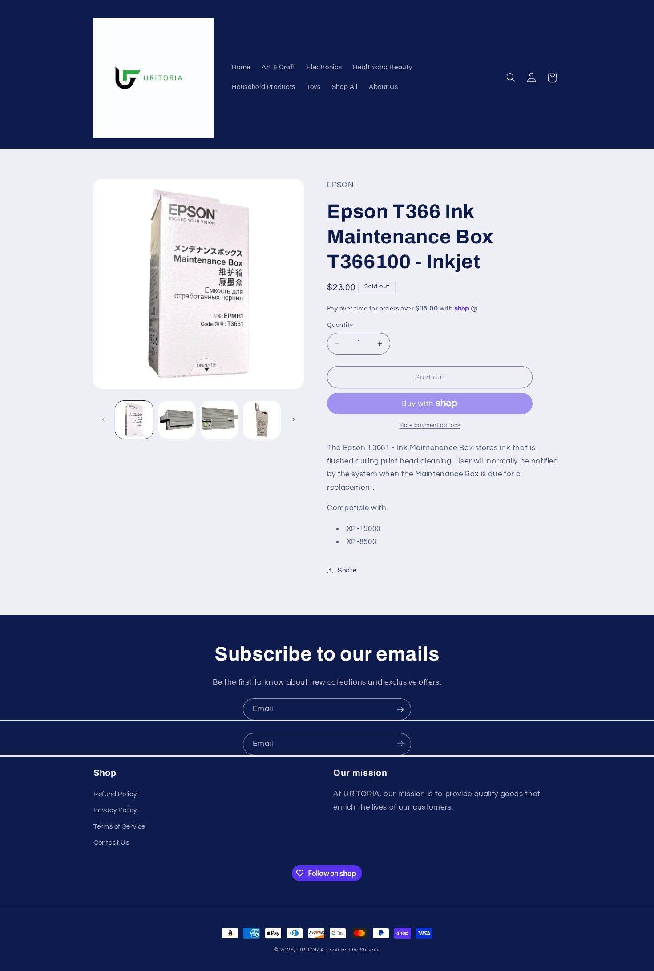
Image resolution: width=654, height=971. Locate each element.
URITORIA (310, 949)
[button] (511, 78)
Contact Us (111, 843)
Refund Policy (115, 794)
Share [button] (347, 570)
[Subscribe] (400, 709)
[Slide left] (103, 419)
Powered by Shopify (353, 949)
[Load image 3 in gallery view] (219, 420)
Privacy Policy (115, 810)
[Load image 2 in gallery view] (177, 420)
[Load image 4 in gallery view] (262, 420)
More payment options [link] (429, 425)
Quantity (340, 325)
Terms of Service (119, 826)
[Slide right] (294, 419)
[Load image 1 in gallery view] (134, 420)
